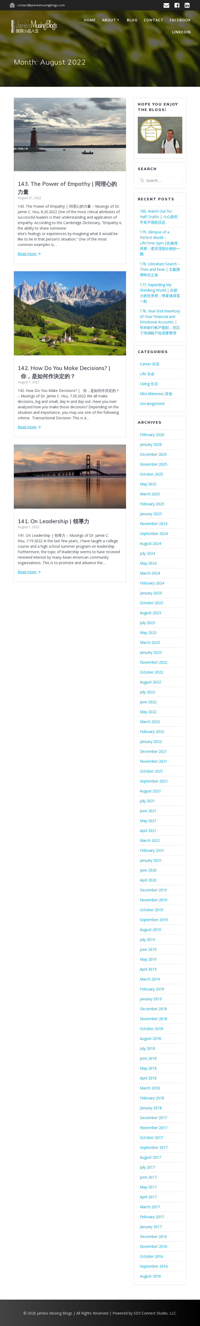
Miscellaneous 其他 (156, 393)
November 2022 (153, 662)
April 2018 (148, 1078)
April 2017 (148, 1196)
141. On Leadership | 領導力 (53, 521)
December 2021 (153, 751)
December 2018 (153, 1008)
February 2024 (152, 583)
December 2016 (153, 1236)
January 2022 (151, 741)
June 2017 (148, 1177)
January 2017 (151, 1226)
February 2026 (152, 434)
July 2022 (147, 691)
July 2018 (147, 1048)
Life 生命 (147, 373)
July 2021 (147, 800)
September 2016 (154, 1266)
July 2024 (147, 553)
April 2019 (148, 969)
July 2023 (147, 622)
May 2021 (148, 820)
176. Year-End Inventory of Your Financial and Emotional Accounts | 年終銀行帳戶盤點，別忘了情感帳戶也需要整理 (160, 322)
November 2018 (153, 1018)
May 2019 (148, 959)
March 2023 (150, 642)
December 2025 (153, 454)
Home (90, 19)
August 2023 (150, 612)
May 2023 (148, 632)
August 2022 (150, 682)
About (109, 19)
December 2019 (153, 889)
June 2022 (148, 701)
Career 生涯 (149, 363)
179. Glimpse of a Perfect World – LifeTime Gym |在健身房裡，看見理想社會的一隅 (160, 243)
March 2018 (150, 1088)
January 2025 (151, 513)
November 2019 (153, 899)
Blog (132, 19)
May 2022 (148, 711)
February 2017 (152, 1216)
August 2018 (150, 1038)
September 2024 (154, 533)
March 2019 (150, 979)
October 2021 (151, 771)
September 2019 (154, 919)
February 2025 (152, 503)
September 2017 (154, 1147)
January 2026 (151, 444)
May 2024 (148, 563)
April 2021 (148, 830)
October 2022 (151, 672)
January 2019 (151, 998)
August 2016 (150, 1276)
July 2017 (147, 1167)
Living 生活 (149, 383)
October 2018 (151, 1028)
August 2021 (150, 790)
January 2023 (151, 652)
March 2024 (150, 573)
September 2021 (154, 781)
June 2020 (148, 870)
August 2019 (150, 929)
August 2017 (150, 1157)
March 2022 (150, 721)
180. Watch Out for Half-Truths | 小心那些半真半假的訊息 (159, 217)
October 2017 (151, 1137)
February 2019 (152, 988)
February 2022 (152, 731)
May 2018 (148, 1068)
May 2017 (148, 1187)
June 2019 (148, 949)
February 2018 (152, 1097)
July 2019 (147, 939)
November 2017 (153, 1127)
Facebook (180, 19)
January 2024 (151, 592)
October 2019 (151, 909)
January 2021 (151, 860)
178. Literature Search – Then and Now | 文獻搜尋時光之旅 (160, 269)
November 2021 (153, 761)
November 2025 (153, 464)
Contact (154, 19)
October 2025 (151, 474)
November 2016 (153, 1246)
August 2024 (150, 543)
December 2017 (153, 1117)
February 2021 (152, 850)
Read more (27, 253)
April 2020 (148, 880)
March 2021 (150, 840)
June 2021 (148, 810)
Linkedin (181, 31)
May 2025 (148, 484)
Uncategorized (152, 403)
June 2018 (148, 1058)
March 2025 (150, 493)
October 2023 (151, 602)
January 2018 (151, 1107)
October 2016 (151, 1256)
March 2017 (150, 1206)
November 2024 (153, 523)
